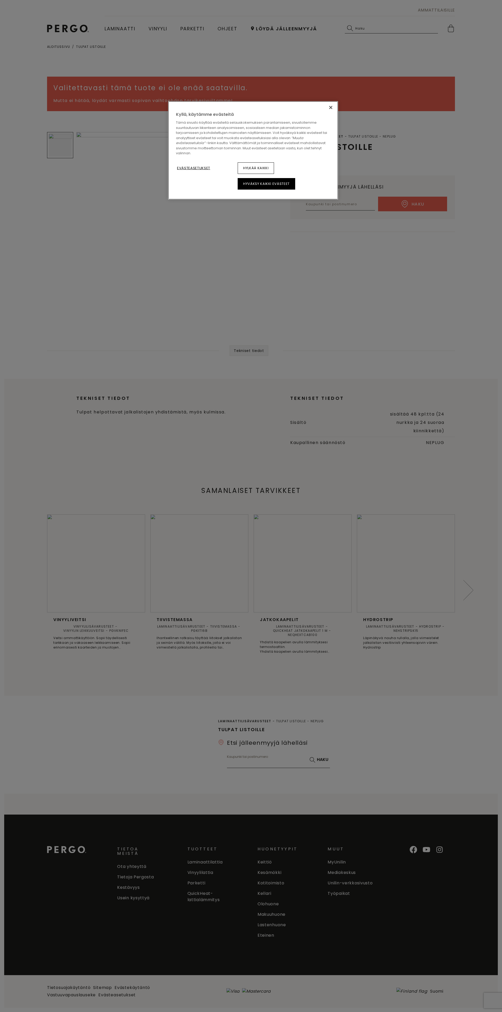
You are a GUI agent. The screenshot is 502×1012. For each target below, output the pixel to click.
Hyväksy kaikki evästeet (266, 183)
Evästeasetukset (193, 168)
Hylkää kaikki (256, 168)
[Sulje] (330, 107)
